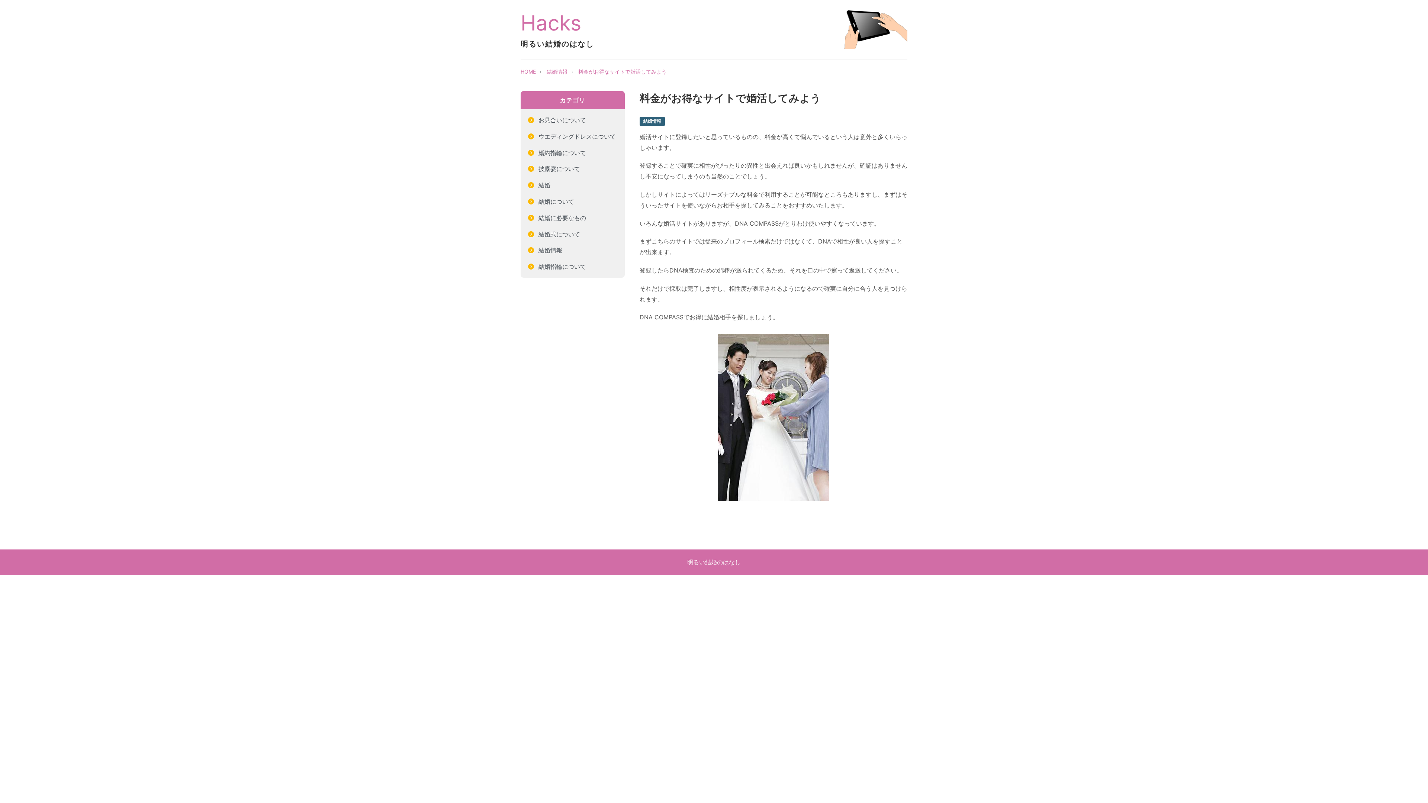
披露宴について (559, 168)
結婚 (544, 185)
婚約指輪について (562, 153)
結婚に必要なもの (562, 218)
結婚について (556, 201)
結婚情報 (557, 71)
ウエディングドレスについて (577, 136)
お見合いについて (562, 120)
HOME (528, 71)
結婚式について (559, 234)
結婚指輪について (562, 266)
